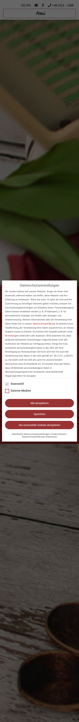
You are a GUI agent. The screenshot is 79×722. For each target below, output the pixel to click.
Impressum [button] (51, 436)
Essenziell (17, 383)
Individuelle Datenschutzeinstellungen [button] (31, 434)
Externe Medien (21, 390)
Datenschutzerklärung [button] (33, 436)
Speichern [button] (39, 414)
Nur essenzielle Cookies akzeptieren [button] (39, 425)
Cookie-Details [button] (58, 434)
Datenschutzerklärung (44, 323)
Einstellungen (12, 335)
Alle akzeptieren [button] (39, 403)
